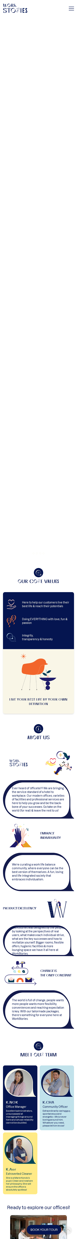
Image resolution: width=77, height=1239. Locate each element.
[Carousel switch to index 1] (33, 553)
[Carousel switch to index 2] (37, 553)
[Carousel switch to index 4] (43, 553)
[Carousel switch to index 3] (40, 553)
